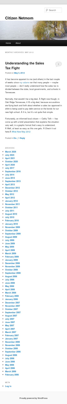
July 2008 (9, 279)
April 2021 (10, 158)
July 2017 (9, 167)
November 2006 (12, 345)
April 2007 (10, 328)
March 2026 (10, 151)
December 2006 (12, 341)
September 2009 (13, 233)
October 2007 (11, 309)
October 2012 (11, 190)
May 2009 (9, 246)
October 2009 (11, 230)
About (18, 43)
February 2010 (12, 220)
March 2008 (10, 292)
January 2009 (11, 259)
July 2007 (9, 318)
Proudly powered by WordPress (33, 398)
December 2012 (12, 187)
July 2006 (9, 358)
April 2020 (10, 164)
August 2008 (11, 276)
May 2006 (9, 364)
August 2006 (11, 355)
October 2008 (11, 269)
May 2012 (9, 194)
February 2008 (12, 295)
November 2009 (12, 227)
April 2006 (10, 368)
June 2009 (10, 243)
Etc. (15, 138)
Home (8, 43)
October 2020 (11, 161)
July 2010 (9, 217)
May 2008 (9, 286)
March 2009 (10, 253)
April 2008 (10, 289)
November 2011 (12, 204)
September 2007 (13, 312)
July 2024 (9, 154)
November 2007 (12, 305)
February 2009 (12, 256)
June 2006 (10, 361)
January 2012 (11, 200)
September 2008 (13, 272)
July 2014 (9, 174)
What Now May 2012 (21, 131)
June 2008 (10, 282)
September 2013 (13, 181)
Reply (21, 138)
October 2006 (11, 348)
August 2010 (11, 213)
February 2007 (12, 335)
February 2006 (12, 374)
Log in (8, 386)
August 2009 (11, 236)
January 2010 (11, 223)
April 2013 (10, 184)
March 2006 (10, 371)
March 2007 (10, 332)
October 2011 (11, 207)
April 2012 (10, 197)
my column (24, 82)
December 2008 (12, 263)
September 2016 (13, 171)
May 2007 (9, 325)
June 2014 (10, 177)
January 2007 (11, 338)
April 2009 (10, 250)
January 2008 (11, 299)
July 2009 (9, 240)
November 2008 (12, 266)
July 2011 (9, 210)
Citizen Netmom (19, 17)
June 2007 (10, 322)
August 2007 (11, 315)
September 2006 (13, 351)
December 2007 (12, 302)
